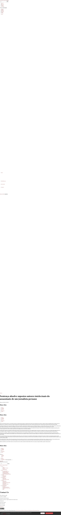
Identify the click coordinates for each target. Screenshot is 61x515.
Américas (2, 455)
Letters (4, 468)
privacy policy (4, 513)
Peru (2, 456)
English (2, 9)
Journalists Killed (5, 471)
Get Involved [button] (3, 184)
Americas (4, 486)
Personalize (42, 513)
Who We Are (4, 481)
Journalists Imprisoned (6, 471)
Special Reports (5, 469)
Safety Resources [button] (3, 181)
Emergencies (4, 475)
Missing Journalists (5, 472)
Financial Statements (5, 484)
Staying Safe (4, 476)
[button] (5, 7)
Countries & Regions (4, 485)
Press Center (4, 483)
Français (2, 10)
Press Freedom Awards (6, 479)
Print (2, 458)
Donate (1, 194)
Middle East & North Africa (6, 488)
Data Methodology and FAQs (7, 474)
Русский (2, 11)
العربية (2, 12)
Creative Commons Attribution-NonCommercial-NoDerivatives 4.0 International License (27, 510)
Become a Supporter (2, 465)
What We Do (4, 481)
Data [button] (2, 172)
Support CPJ (4, 478)
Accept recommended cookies (49, 513)
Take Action (4, 478)
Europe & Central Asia (6, 487)
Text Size (2, 458)
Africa (3, 488)
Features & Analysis (5, 468)
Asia (3, 489)
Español (2, 9)
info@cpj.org (1, 506)
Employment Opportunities (6, 482)
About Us (2, 480)
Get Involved (3, 477)
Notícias (1, 393)
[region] (30, 513)
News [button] (2, 14)
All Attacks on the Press (6, 473)
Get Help (3, 194)
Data (2, 470)
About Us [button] (2, 187)
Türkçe (2, 13)
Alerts (3, 467)
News (2, 466)
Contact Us (4, 485)
